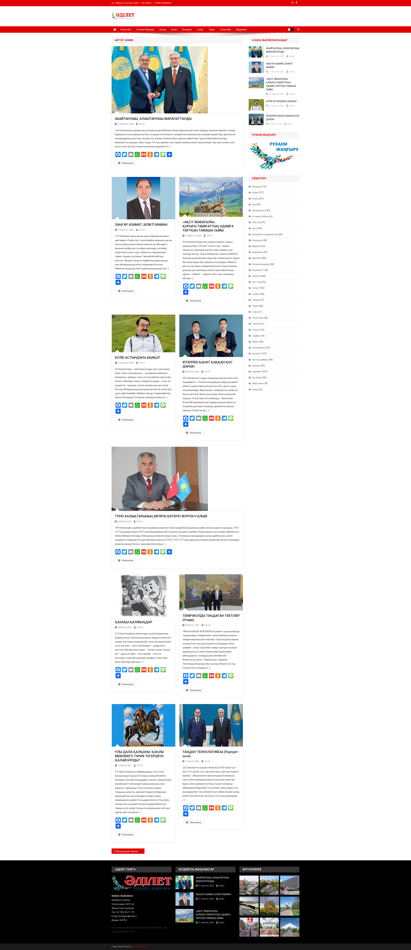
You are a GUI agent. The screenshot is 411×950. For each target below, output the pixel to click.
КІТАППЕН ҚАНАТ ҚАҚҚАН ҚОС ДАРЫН (282, 118)
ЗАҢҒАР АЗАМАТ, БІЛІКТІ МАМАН (141, 225)
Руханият (187, 29)
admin (142, 124)
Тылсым (256, 323)
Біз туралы (146, 3)
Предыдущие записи (127, 851)
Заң (254, 228)
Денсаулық (258, 210)
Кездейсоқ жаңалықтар (265, 234)
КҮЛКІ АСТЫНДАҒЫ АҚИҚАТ (137, 357)
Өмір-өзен (257, 383)
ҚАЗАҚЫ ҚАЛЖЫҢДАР (133, 622)
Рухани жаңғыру (145, 29)
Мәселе (256, 258)
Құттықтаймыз (260, 359)
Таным (255, 300)
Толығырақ (127, 163)
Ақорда (256, 186)
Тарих (212, 29)
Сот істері (257, 282)
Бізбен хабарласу (163, 3)
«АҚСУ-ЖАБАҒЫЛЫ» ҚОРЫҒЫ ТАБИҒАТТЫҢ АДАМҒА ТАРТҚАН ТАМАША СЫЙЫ (208, 226)
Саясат (256, 276)
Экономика (258, 347)
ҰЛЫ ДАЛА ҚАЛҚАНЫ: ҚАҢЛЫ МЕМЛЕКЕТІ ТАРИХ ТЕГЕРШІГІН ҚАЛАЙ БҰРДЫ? (139, 756)
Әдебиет (257, 371)
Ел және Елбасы (260, 216)
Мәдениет (241, 29)
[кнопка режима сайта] (291, 29)
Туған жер (225, 29)
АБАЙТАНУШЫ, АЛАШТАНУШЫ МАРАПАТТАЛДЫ (153, 119)
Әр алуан (257, 377)
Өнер (255, 389)
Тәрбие (256, 335)
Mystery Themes (139, 947)
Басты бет (126, 29)
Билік (174, 29)
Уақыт (255, 341)
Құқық (255, 365)
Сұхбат (256, 294)
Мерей (255, 246)
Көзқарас (257, 240)
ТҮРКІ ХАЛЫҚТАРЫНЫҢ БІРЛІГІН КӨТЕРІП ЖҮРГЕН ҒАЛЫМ (161, 516)
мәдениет (257, 252)
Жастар (256, 222)
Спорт (200, 29)
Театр (255, 312)
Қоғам (162, 29)
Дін (254, 204)
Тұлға (255, 330)
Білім (255, 192)
